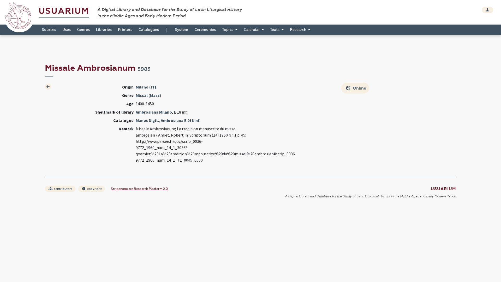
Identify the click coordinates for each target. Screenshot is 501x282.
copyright (94, 189)
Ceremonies (205, 29)
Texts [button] (275, 29)
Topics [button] (228, 29)
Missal (142, 95)
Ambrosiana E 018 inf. (180, 120)
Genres (83, 29)
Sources (49, 29)
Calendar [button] (252, 29)
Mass (155, 95)
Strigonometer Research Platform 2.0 (139, 189)
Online (359, 88)
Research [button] (298, 29)
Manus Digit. (147, 120)
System (181, 29)
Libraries (104, 29)
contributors (62, 189)
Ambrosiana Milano (154, 112)
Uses (66, 29)
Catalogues (149, 29)
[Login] (487, 10)
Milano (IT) (146, 87)
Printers (125, 29)
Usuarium (64, 11)
